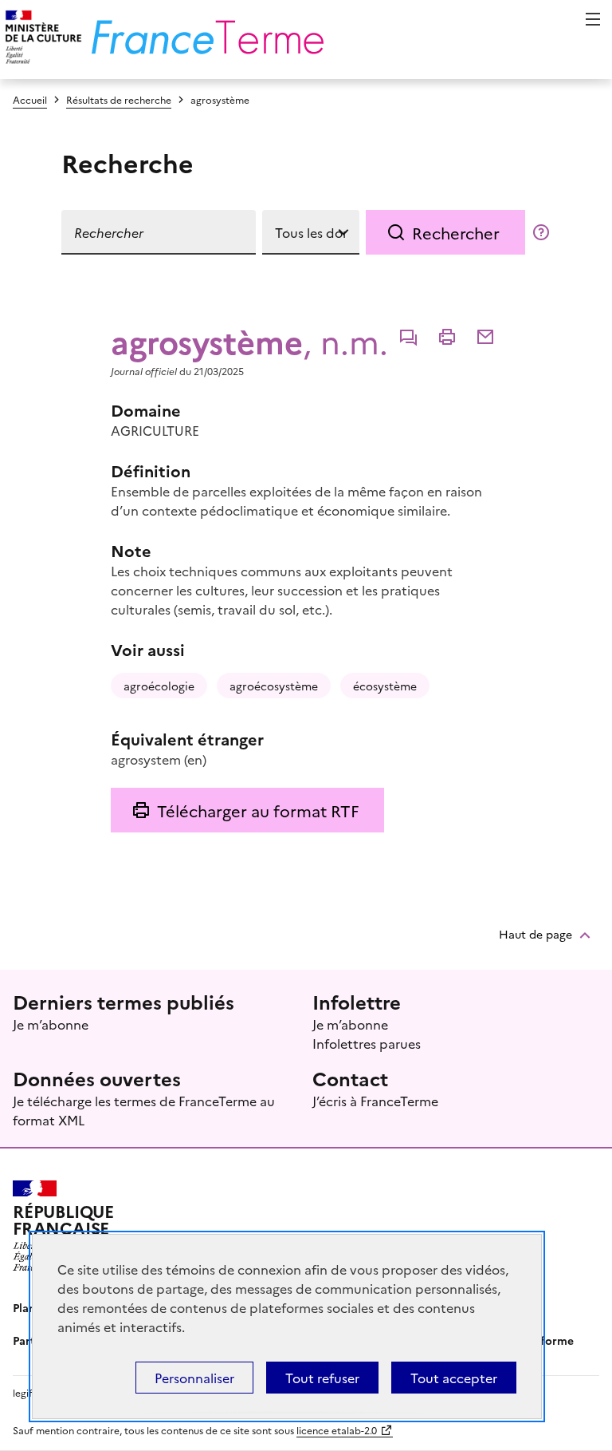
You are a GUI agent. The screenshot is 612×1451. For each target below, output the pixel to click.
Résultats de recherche (118, 99)
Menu (593, 19)
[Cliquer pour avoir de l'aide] (541, 232)
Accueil (30, 99)
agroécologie (159, 686)
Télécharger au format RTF (258, 810)
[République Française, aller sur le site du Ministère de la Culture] (41, 39)
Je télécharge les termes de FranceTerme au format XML (144, 1110)
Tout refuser (322, 1377)
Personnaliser (194, 1377)
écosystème (385, 686)
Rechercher (456, 232)
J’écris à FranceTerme (375, 1100)
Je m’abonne (50, 1024)
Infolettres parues (366, 1043)
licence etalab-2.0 (336, 1430)
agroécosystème (274, 686)
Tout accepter (453, 1377)
